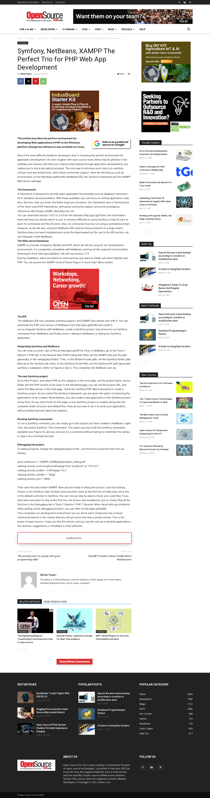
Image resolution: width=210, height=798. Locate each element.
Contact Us (60, 2)
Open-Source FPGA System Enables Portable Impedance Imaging (51, 728)
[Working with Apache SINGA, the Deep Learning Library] (184, 219)
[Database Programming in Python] (147, 335)
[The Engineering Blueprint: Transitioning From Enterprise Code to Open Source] (35, 620)
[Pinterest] (35, 81)
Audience (30, 38)
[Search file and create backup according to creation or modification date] (147, 256)
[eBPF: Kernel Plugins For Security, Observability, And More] (114, 620)
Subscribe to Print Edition (28, 2)
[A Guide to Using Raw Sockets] (147, 272)
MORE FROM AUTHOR (55, 601)
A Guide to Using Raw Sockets (174, 269)
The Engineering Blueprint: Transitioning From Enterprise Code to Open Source (34, 639)
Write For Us (47, 2)
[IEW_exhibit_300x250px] (166, 131)
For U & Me (26, 29)
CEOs (98, 29)
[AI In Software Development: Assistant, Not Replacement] (184, 155)
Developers (48, 29)
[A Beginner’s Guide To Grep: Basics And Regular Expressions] (147, 287)
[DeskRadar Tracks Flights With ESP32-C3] (25, 697)
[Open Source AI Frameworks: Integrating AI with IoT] (184, 434)
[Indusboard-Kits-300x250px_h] (166, 81)
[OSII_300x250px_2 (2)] (74, 312)
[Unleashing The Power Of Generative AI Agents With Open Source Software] (184, 202)
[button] (189, 29)
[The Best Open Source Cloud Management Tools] (184, 418)
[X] (190, 2)
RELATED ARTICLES (29, 601)
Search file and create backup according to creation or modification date (174, 255)
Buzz (111, 29)
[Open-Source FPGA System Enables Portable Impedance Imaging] (25, 728)
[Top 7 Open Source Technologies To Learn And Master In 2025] (184, 403)
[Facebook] (179, 2)
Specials (126, 29)
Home (20, 38)
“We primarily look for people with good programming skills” (38, 558)
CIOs (84, 29)
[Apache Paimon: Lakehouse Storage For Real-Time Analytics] (74, 620)
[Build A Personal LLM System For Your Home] (184, 186)
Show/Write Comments (74, 661)
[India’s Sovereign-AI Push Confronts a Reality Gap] (184, 170)
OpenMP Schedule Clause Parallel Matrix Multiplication (110, 558)
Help (142, 29)
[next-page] (25, 649)
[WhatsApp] (43, 81)
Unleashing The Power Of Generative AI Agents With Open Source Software (155, 201)
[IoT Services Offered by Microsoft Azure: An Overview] (184, 450)
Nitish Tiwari (26, 74)
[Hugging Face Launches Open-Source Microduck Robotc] (25, 713)
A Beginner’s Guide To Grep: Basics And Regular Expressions (173, 288)
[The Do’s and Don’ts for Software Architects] (184, 387)
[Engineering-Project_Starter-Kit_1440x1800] (74, 130)
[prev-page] (19, 649)
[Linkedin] (184, 2)
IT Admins (69, 29)
